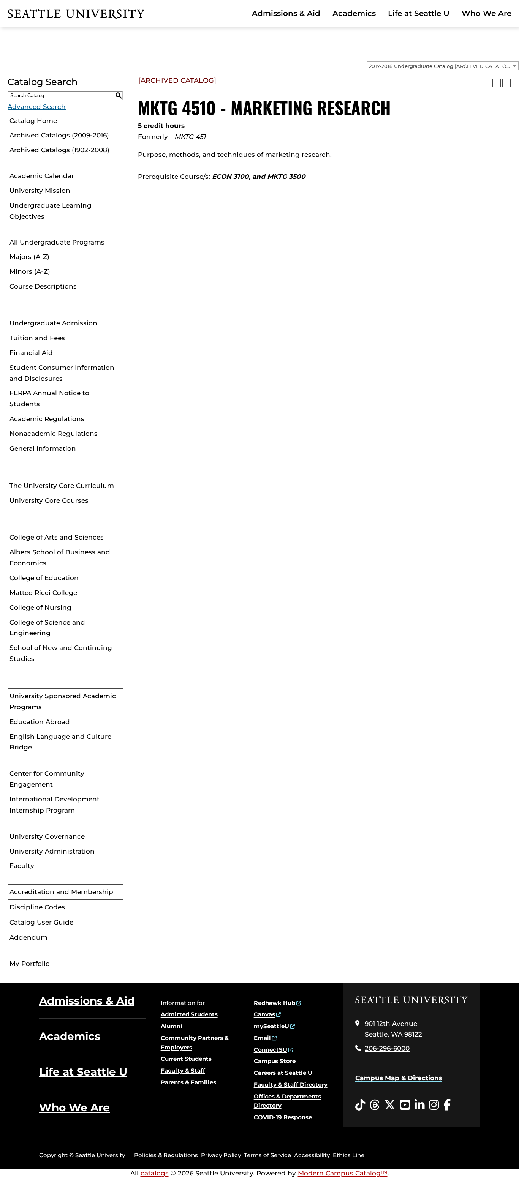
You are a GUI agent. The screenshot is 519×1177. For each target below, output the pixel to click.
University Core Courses (49, 500)
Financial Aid (31, 353)
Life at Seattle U (418, 13)
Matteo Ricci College (43, 592)
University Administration (52, 851)
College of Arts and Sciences (56, 537)
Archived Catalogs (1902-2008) (59, 150)
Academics (354, 13)
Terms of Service (267, 1155)
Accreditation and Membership (61, 892)
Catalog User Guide (41, 922)
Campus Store (275, 1061)
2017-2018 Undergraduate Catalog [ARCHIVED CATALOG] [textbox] (440, 66)
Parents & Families (188, 1082)
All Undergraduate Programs (56, 242)
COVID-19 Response (283, 1117)
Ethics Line (348, 1155)
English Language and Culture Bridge (60, 742)
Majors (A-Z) (29, 256)
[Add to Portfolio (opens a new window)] (477, 83)
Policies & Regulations (166, 1155)
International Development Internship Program (54, 804)
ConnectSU (270, 1049)
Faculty (21, 865)
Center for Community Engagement (46, 779)
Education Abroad (39, 722)
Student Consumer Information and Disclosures (61, 373)
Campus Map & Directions (398, 1078)
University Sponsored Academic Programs (62, 701)
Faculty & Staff (183, 1070)
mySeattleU (271, 1026)
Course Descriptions (43, 286)
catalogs (155, 1173)
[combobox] (443, 65)
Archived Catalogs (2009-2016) (59, 135)
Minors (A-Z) (29, 271)
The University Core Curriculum (61, 485)
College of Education (44, 578)
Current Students (186, 1058)
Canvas (264, 1014)
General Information (42, 448)
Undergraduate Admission (53, 323)
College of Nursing (40, 607)
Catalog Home (33, 121)
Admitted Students (189, 1014)
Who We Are (486, 13)
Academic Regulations (46, 419)
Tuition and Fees (37, 338)
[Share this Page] (487, 83)
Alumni (171, 1026)
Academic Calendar (41, 176)
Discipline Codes (37, 907)
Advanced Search (37, 106)
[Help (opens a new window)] (506, 83)
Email (262, 1037)
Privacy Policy (221, 1155)
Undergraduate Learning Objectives (50, 211)
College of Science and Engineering (47, 627)
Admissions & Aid (286, 13)
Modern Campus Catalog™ (343, 1173)
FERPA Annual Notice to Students (49, 398)
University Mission (39, 190)
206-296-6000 (387, 1048)
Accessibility (312, 1155)
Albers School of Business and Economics (59, 557)
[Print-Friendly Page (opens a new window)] (496, 83)
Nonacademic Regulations (53, 433)
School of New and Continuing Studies (60, 653)
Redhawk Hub (274, 1003)
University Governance (47, 836)
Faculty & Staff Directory (291, 1084)
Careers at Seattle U (283, 1072)
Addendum (28, 937)
